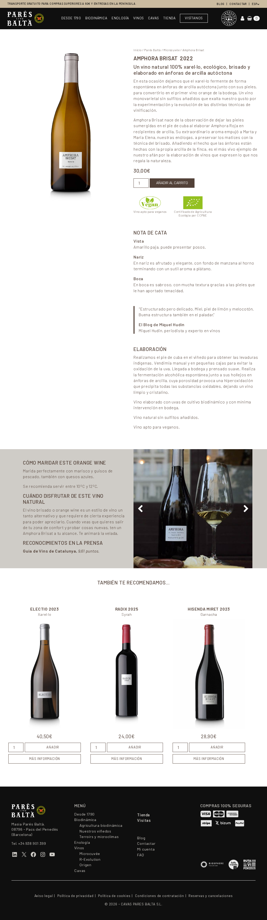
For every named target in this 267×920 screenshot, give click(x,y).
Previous (140, 509)
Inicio (138, 50)
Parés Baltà (152, 50)
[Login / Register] (242, 18)
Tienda (169, 18)
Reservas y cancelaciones (211, 896)
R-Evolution (90, 859)
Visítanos (194, 18)
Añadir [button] (52, 747)
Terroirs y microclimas (99, 836)
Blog (220, 4)
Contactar (238, 4)
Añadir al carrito (172, 182)
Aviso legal (43, 896)
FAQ (140, 855)
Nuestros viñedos (95, 831)
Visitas (144, 820)
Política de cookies (114, 896)
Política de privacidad (75, 896)
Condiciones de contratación (159, 896)
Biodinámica (96, 18)
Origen (86, 865)
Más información (44, 759)
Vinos (138, 18)
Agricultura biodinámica (101, 825)
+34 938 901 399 (32, 843)
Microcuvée (171, 50)
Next (246, 509)
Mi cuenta (146, 849)
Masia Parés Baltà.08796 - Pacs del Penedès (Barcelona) (34, 829)
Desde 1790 (71, 18)
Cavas (153, 18)
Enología (120, 18)
